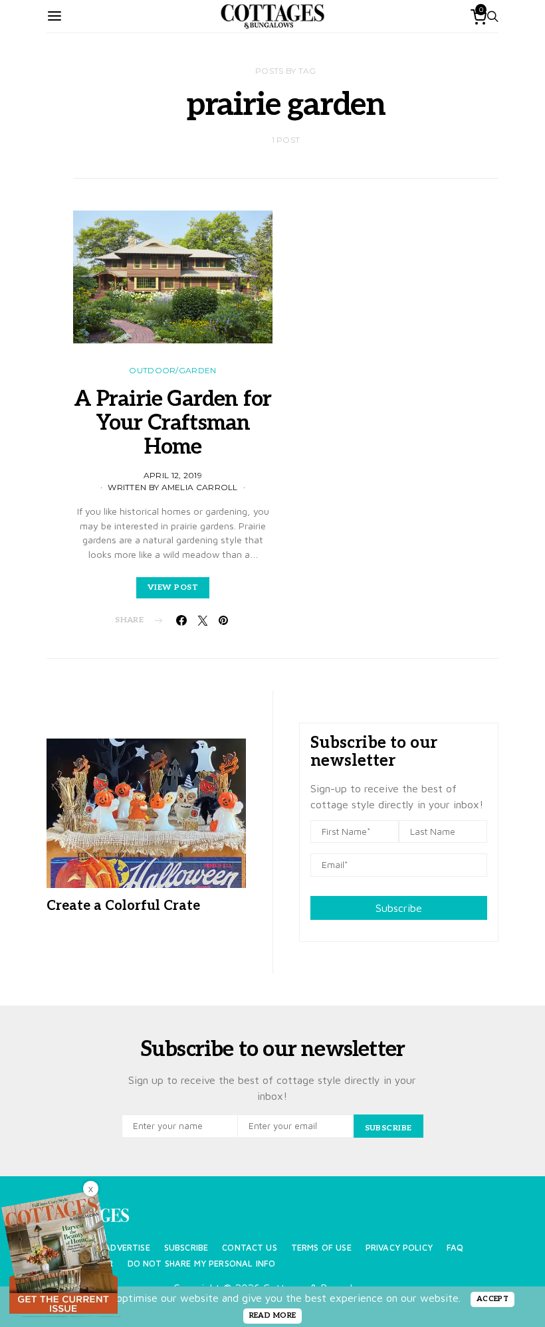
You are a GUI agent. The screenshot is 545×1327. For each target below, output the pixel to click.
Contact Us (249, 1248)
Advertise (127, 1248)
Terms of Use (321, 1248)
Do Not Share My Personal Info (202, 1264)
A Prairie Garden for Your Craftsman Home (172, 423)
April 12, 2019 (173, 475)
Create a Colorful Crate (123, 906)
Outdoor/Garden (172, 370)
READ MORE (272, 1315)
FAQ (455, 1248)
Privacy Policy (399, 1248)
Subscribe (399, 908)
